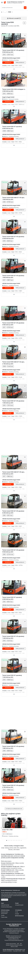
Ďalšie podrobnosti (20, 62)
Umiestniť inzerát (19, 905)
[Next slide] (26, 828)
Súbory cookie (14, 946)
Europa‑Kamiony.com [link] (16, 936)
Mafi (15, 848)
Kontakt (17, 913)
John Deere (16, 849)
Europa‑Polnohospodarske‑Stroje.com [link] (14, 940)
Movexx (10, 849)
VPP (21, 943)
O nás (16, 912)
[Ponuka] (2, 2)
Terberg (7, 848)
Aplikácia (5, 899)
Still (18, 848)
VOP (18, 943)
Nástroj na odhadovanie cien (14, 808)
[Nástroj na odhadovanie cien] (24, 23)
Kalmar (11, 848)
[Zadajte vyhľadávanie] (25, 7)
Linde (2, 848)
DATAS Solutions (19, 915)
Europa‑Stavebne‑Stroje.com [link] (13, 937)
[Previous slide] (2, 828)
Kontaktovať (8, 62)
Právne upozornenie (11, 943)
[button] (6, 840)
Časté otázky (4, 917)
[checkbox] (25, 35)
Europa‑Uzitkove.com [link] (13, 938)
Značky (2, 915)
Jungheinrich (22, 848)
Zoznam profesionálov (6, 907)
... (7, 12)
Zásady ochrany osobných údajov (14, 945)
